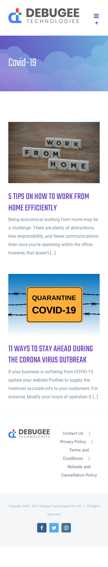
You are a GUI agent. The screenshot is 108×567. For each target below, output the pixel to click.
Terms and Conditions (76, 454)
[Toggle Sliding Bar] (97, 23)
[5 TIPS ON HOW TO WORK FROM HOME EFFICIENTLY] (54, 152)
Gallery (63, 152)
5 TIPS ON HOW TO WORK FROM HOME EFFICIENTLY (45, 152)
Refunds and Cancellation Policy (79, 471)
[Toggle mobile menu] (97, 16)
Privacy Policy (73, 441)
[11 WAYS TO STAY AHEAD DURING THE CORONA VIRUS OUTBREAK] (54, 304)
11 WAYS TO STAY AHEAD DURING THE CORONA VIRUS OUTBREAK (45, 304)
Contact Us (73, 433)
